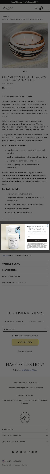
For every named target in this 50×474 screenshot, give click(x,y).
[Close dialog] (47, 225)
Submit (37, 240)
